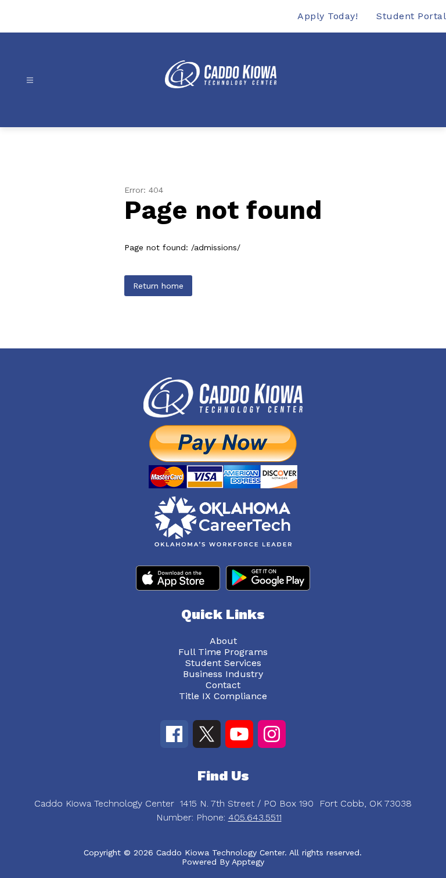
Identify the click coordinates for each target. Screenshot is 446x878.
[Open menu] (30, 80)
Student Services (223, 662)
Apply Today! (327, 15)
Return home (158, 285)
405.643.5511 (255, 817)
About (223, 640)
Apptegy (248, 861)
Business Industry (223, 673)
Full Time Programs (223, 651)
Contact (223, 684)
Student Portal (411, 15)
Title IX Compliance (223, 695)
